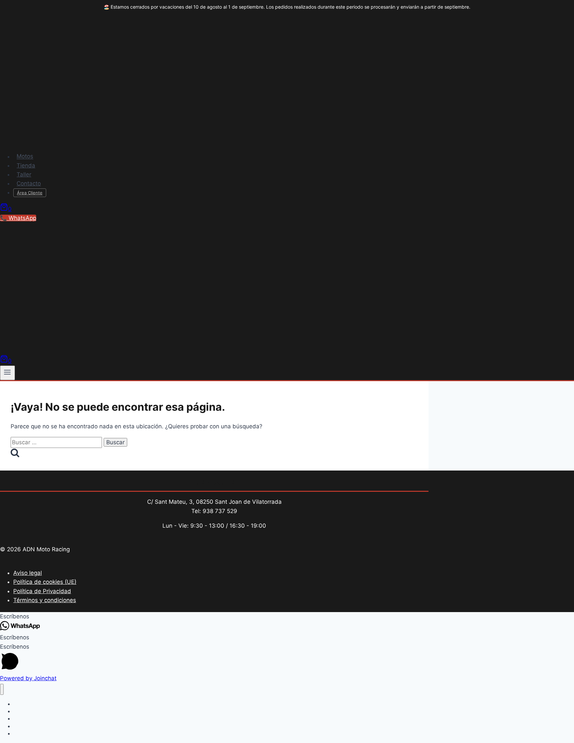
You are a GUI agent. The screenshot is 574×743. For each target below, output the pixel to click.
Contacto (29, 183)
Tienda (26, 165)
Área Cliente (30, 192)
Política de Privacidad (42, 591)
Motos (25, 156)
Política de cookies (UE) (44, 582)
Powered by (28, 678)
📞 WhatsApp (18, 218)
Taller (24, 174)
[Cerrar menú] (2, 689)
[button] (287, 616)
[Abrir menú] (7, 373)
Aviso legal (27, 573)
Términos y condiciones (44, 600)
